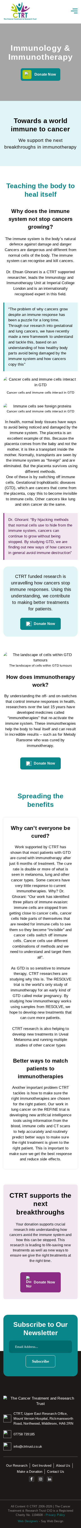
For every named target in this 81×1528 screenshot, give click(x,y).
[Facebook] (31, 1479)
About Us (63, 1465)
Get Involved (41, 1465)
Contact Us (55, 1471)
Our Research (16, 1465)
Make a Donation (30, 1471)
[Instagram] (40, 1479)
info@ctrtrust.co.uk (28, 1446)
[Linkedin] (49, 1479)
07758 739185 (24, 1434)
